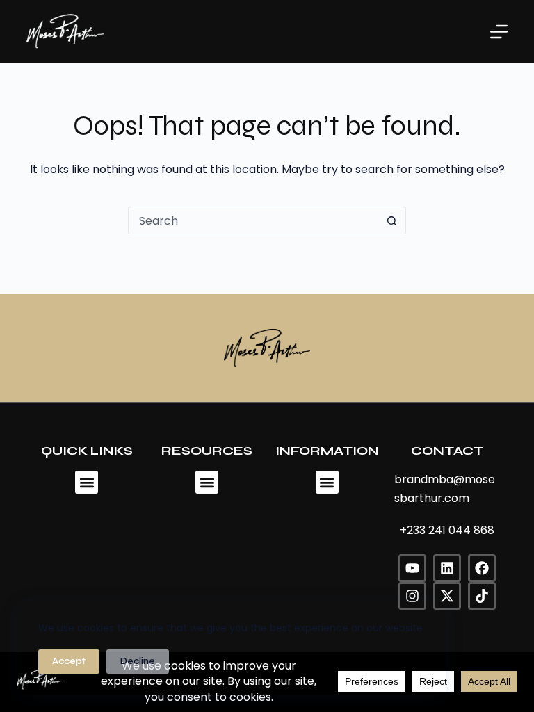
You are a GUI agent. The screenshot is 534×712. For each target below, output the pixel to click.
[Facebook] (482, 568)
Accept (69, 661)
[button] (86, 482)
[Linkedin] (447, 568)
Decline (137, 661)
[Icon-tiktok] (482, 596)
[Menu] (499, 31)
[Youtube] (412, 568)
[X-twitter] (447, 596)
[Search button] (391, 220)
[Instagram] (412, 596)
